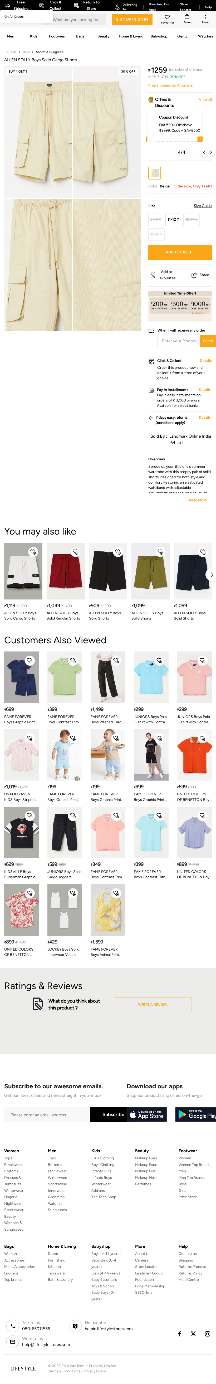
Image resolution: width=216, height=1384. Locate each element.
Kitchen (54, 1266)
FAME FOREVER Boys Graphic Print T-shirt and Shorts (19, 720)
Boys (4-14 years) (106, 1253)
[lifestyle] (23, 1368)
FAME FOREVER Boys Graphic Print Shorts (149, 797)
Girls (182, 1190)
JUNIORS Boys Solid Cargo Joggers (64, 874)
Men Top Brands (192, 1177)
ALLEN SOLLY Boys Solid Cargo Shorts (20, 616)
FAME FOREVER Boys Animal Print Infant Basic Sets (105, 952)
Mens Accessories (19, 1266)
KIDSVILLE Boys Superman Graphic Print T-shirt (19, 875)
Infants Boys (101, 1177)
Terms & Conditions (64, 1371)
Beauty (10, 1216)
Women (185, 1158)
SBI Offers (144, 1292)
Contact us (188, 1253)
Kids (14, 52)
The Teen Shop (103, 1197)
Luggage (11, 1273)
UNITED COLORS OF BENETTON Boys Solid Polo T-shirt (194, 797)
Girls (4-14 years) (105, 1273)
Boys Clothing (102, 1165)
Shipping (186, 1260)
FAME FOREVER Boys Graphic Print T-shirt (62, 797)
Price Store (188, 1197)
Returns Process (192, 1266)
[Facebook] (179, 1334)
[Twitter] (193, 1334)
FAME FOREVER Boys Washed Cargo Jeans (107, 720)
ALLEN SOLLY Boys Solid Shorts (105, 616)
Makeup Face (146, 1165)
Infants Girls (101, 1171)
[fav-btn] (33, 552)
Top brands (13, 1279)
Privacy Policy (95, 1371)
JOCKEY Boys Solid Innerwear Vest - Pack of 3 (63, 952)
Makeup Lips (145, 1171)
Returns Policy (190, 1273)
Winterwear (13, 1190)
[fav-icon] (167, 18)
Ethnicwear (13, 1165)
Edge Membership (150, 1286)
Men (182, 1171)
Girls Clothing (102, 1158)
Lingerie (10, 1197)
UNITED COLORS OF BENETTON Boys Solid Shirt (194, 875)
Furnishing (56, 1260)
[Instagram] (208, 1334)
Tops (8, 1158)
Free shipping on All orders (170, 85)
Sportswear (13, 1210)
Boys (26, 52)
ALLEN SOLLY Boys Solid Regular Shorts (63, 616)
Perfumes (143, 1184)
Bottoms (11, 1171)
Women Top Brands (194, 1165)
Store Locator (146, 1266)
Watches (55, 1203)
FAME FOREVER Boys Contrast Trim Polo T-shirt (63, 720)
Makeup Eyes (146, 1158)
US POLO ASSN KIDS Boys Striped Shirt (19, 797)
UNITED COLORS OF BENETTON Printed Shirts (18, 952)
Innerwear (56, 1190)
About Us (142, 1253)
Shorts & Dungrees (49, 52)
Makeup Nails (146, 1177)
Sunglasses (57, 1210)
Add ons (98, 1190)
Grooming (56, 1197)
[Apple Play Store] (147, 1114)
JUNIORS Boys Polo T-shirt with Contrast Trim (151, 720)
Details (198, 313)
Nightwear (13, 1203)
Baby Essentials (104, 1279)
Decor (53, 1253)
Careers (141, 1260)
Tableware (56, 1273)
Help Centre (189, 1279)
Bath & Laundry (60, 1279)
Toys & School (103, 1286)
